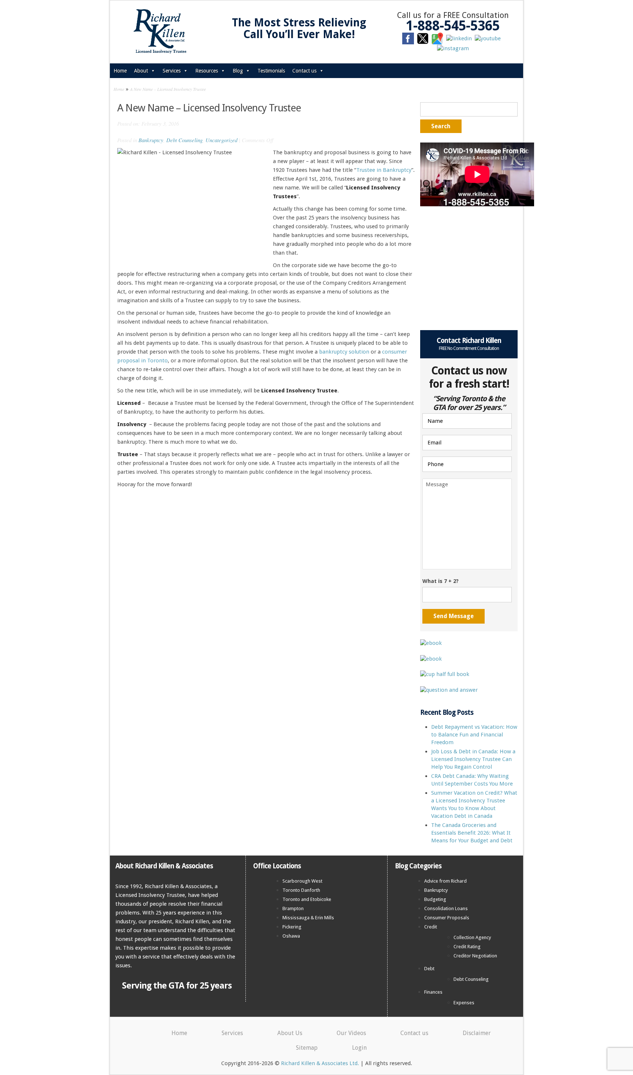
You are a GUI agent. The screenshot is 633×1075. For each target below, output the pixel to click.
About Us (289, 1033)
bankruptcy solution (344, 351)
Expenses (464, 1002)
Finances (433, 992)
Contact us (304, 71)
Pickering (291, 927)
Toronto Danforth (301, 890)
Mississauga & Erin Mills (308, 917)
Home (120, 71)
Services (172, 71)
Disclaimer (477, 1033)
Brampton (293, 908)
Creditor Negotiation (475, 955)
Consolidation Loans (446, 908)
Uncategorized (221, 140)
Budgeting (435, 899)
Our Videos (351, 1033)
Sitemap (307, 1047)
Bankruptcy (150, 140)
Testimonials (271, 71)
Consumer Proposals (446, 917)
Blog (238, 71)
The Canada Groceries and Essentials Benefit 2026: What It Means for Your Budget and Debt (471, 833)
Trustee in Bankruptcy (383, 170)
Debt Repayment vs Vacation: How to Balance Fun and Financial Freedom (474, 735)
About (141, 71)
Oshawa (291, 936)
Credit (430, 927)
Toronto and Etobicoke (306, 899)
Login (359, 1047)
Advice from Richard (445, 881)
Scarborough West (302, 881)
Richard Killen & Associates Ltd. (320, 1063)
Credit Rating (467, 946)
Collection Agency (472, 937)
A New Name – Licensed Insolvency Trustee (168, 89)
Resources (206, 71)
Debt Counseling (184, 140)
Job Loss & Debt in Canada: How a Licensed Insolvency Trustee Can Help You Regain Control (473, 759)
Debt (429, 968)
